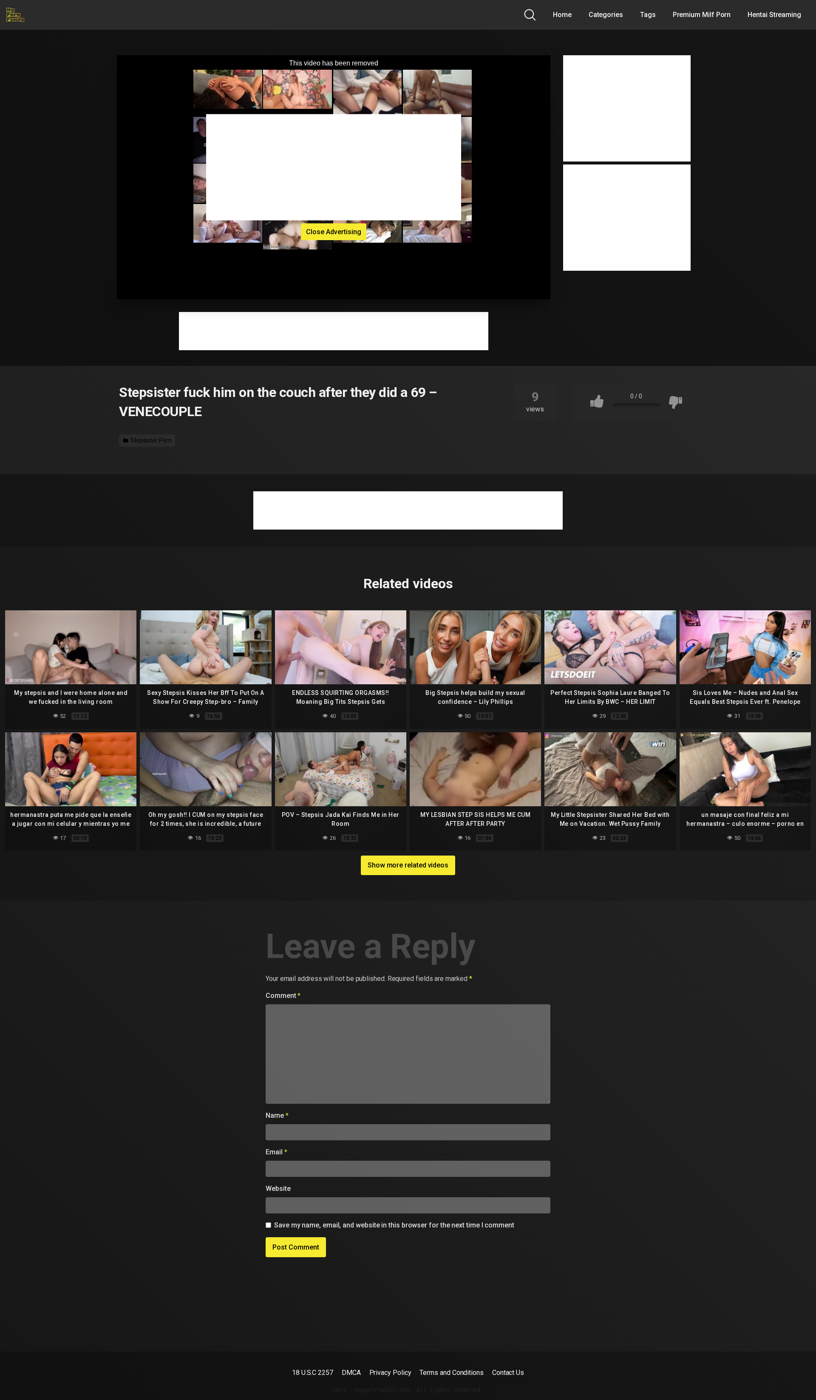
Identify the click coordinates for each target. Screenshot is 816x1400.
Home (562, 15)
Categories (606, 15)
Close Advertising (333, 231)
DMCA (351, 1373)
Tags (648, 15)
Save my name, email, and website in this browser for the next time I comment (394, 1225)
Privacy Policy (390, 1373)
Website (278, 1189)
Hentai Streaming (774, 15)
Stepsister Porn (150, 440)
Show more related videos (408, 865)
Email (276, 1152)
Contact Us (508, 1373)
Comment (283, 996)
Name (277, 1115)
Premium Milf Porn (702, 15)
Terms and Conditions (451, 1373)
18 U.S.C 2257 (312, 1373)
